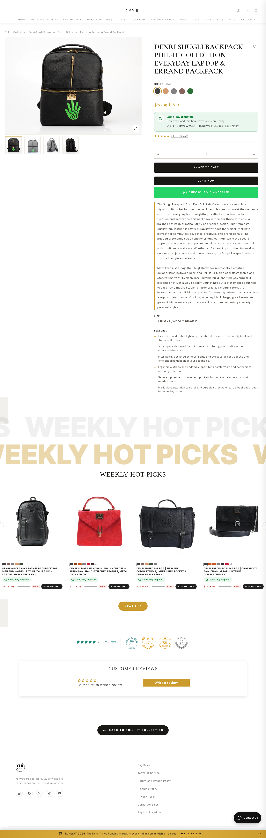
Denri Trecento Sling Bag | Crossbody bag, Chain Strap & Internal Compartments (230, 571)
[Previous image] (10, 85)
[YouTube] (59, 793)
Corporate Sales (148, 804)
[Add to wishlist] (255, 47)
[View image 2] (32, 145)
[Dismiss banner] (260, 834)
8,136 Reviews (179, 136)
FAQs (232, 19)
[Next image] (135, 85)
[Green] (190, 91)
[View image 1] (13, 145)
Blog (183, 19)
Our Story (138, 19)
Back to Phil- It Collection (136, 730)
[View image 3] (51, 145)
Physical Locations (150, 812)
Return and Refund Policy (154, 780)
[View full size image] (135, 128)
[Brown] (182, 91)
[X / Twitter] (39, 793)
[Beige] (165, 91)
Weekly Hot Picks (100, 19)
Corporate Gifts (163, 19)
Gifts (121, 19)
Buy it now (206, 180)
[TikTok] (49, 793)
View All (131, 606)
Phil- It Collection (15, 32)
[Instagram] (19, 793)
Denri (133, 10)
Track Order (250, 19)
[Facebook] (29, 793)
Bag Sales (144, 765)
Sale (196, 19)
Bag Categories (43, 19)
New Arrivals (72, 19)
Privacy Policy (146, 796)
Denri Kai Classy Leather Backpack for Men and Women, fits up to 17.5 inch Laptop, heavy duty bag (30, 571)
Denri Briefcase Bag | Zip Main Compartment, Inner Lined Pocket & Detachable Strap (161, 571)
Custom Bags (213, 19)
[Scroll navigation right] (254, 20)
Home (22, 19)
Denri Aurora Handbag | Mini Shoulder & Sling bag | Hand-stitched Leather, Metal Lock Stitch (99, 571)
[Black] (157, 91)
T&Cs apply (232, 126)
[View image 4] (70, 145)
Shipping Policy (148, 788)
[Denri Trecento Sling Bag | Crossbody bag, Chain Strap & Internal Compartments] (234, 521)
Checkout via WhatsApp (209, 192)
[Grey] (174, 91)
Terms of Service (149, 772)
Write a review (166, 683)
